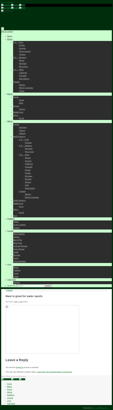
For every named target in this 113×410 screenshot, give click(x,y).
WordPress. (104, 408)
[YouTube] (6, 5)
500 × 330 (18, 302)
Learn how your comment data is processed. (54, 372)
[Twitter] (15, 5)
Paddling (10, 395)
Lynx (9, 401)
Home (9, 384)
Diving (9, 389)
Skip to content (7, 2)
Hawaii (9, 290)
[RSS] (22, 5)
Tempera (95, 408)
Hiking (9, 392)
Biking (9, 387)
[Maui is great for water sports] (42, 353)
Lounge (10, 398)
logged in (19, 367)
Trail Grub (11, 404)
